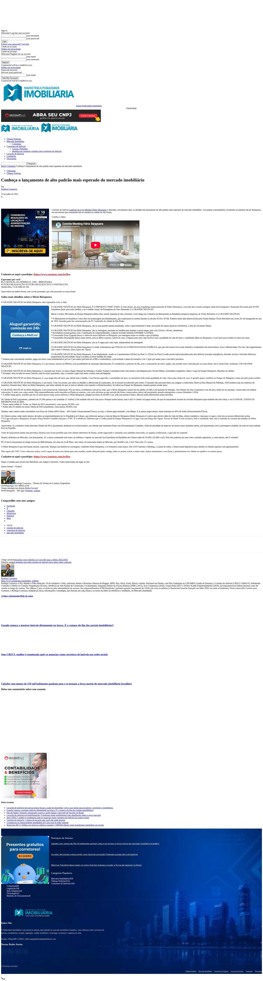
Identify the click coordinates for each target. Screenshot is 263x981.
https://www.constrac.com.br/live (52, 456)
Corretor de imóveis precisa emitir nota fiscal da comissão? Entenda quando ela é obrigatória (94, 854)
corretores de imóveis (16, 530)
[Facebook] (5, 200)
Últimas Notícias (14, 139)
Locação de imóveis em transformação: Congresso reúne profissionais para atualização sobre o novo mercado (54, 815)
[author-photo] (7, 576)
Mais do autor (26, 596)
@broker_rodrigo (32, 490)
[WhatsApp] (35, 200)
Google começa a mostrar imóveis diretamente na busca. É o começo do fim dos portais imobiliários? (57, 625)
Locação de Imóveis (15, 154)
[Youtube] (25, 951)
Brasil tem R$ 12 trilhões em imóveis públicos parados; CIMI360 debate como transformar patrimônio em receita (55, 825)
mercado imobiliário (15, 533)
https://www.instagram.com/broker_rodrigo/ (20, 581)
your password (32, 38)
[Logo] (20, 134)
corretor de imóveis (15, 528)
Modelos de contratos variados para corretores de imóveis (37, 151)
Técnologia (11, 159)
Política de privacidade (11, 49)
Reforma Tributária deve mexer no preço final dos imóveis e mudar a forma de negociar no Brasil (96, 865)
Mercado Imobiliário (15, 141)
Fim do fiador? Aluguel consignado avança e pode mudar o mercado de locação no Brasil (45, 813)
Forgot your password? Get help (15, 44)
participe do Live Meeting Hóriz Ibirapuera (88, 210)
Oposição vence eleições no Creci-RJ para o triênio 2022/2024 (41, 560)
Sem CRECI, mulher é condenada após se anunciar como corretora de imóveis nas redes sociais (54, 654)
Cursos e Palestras (20, 149)
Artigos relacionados (10, 596)
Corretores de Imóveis (16, 146)
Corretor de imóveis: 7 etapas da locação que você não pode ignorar (36, 820)
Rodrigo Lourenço (9, 189)
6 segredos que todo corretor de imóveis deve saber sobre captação (42, 562)
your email (31, 56)
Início (3, 166)
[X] (15, 200)
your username (32, 35)
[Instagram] (11, 951)
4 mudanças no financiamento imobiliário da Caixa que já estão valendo (37, 822)
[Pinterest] (25, 200)
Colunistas (16, 144)
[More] (45, 201)
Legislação (11, 156)
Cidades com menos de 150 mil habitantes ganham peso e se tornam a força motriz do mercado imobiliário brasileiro (66, 683)
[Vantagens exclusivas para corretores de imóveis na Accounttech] (131, 116)
